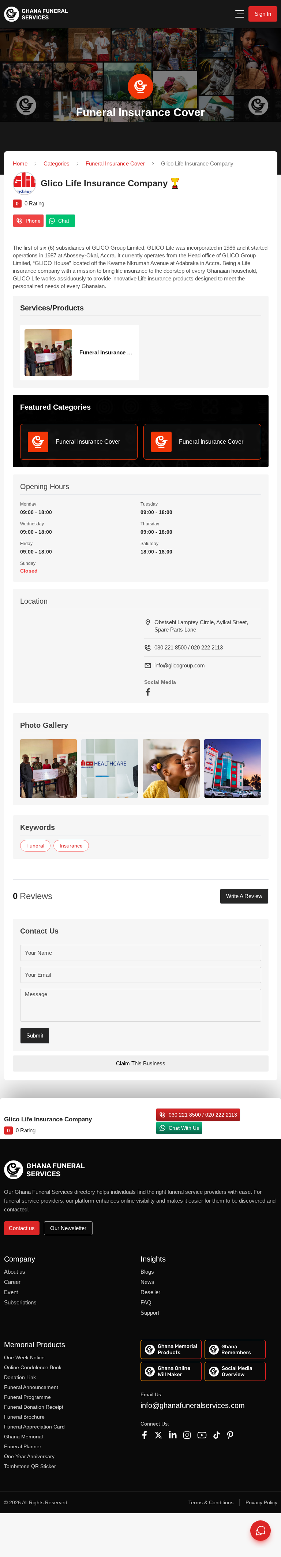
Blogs (147, 1272)
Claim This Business (140, 1063)
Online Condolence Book (32, 1367)
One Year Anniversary (29, 1456)
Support (149, 1313)
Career (12, 1282)
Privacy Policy (261, 1502)
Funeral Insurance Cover (115, 163)
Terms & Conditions (210, 1502)
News (147, 1282)
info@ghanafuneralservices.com (192, 1405)
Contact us (22, 1228)
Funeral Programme (27, 1397)
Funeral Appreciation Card (34, 1427)
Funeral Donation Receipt (33, 1407)
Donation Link (20, 1377)
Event (11, 1292)
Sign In (263, 14)
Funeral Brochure (24, 1417)
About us (14, 1272)
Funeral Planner (22, 1446)
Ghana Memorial (23, 1436)
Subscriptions (20, 1302)
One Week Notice (24, 1357)
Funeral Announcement (31, 1387)
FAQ (145, 1302)
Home (20, 163)
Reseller (150, 1292)
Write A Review (244, 896)
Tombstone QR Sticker (30, 1466)
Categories (57, 163)
